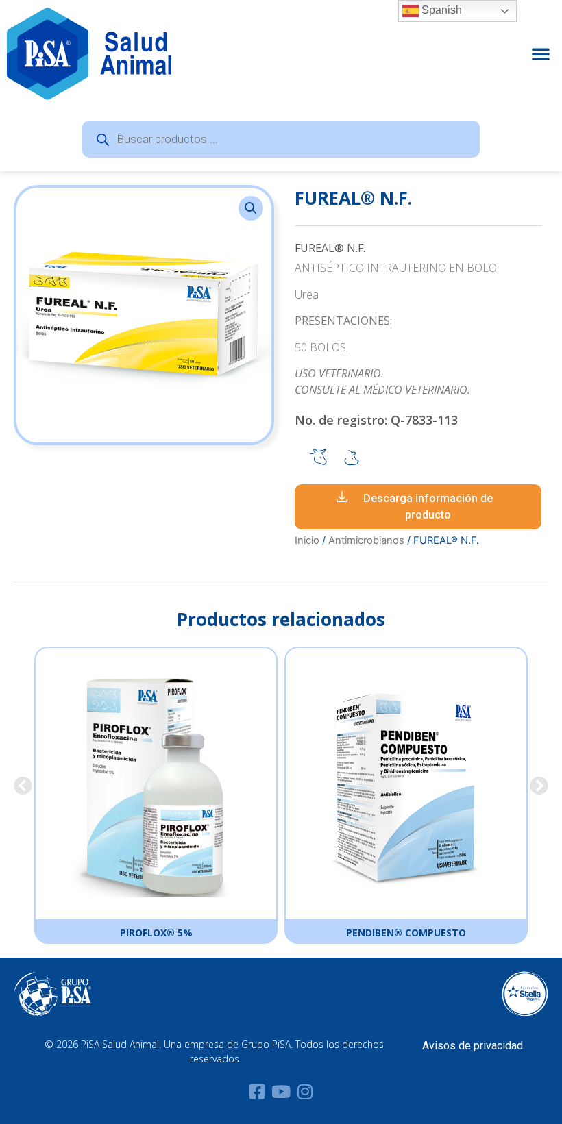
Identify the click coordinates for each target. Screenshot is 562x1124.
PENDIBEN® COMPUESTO (406, 932)
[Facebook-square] (257, 1091)
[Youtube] (281, 1091)
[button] (540, 53)
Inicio (307, 540)
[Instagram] (305, 1091)
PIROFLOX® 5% (156, 932)
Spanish (440, 10)
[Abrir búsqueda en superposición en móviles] (281, 139)
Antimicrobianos (366, 540)
